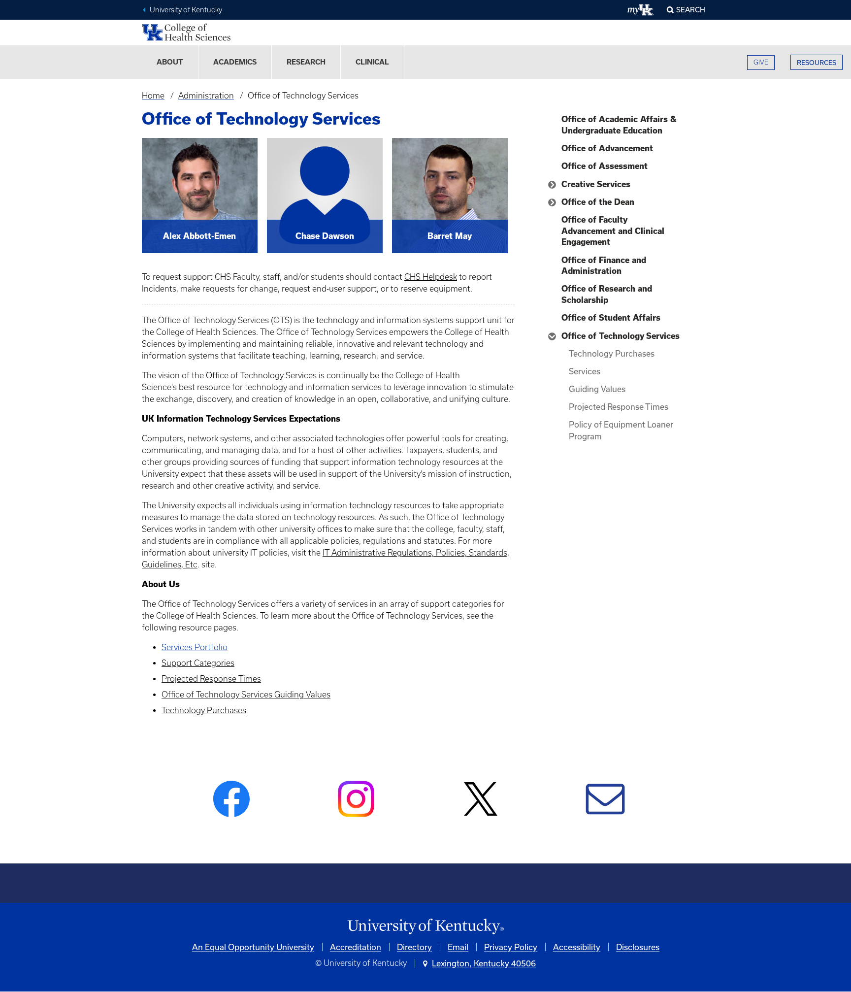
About (170, 62)
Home (153, 95)
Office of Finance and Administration (603, 265)
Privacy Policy (510, 947)
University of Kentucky (186, 10)
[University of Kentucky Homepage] (425, 927)
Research (306, 62)
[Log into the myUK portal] (641, 10)
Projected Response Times (211, 678)
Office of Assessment (604, 166)
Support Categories (198, 663)
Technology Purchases (204, 710)
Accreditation (355, 947)
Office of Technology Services (620, 335)
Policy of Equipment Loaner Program (621, 430)
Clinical (372, 62)
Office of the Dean (597, 202)
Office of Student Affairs (610, 317)
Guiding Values (597, 389)
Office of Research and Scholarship (606, 294)
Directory (414, 947)
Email (458, 947)
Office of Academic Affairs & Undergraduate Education (619, 124)
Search (690, 9)
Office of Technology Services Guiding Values (246, 694)
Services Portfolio (195, 647)
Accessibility (576, 947)
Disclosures (637, 947)
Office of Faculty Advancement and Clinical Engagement (612, 230)
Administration (206, 95)
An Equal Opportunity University (253, 947)
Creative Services (595, 184)
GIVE (760, 62)
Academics (235, 62)
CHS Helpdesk (430, 276)
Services (584, 371)
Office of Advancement (607, 148)
